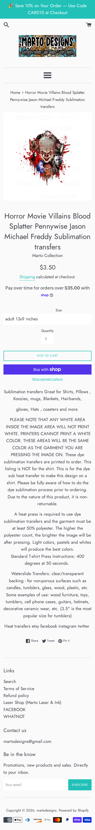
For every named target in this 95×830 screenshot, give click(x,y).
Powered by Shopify (74, 810)
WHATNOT (14, 716)
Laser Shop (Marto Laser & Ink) (32, 702)
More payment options (47, 379)
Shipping (27, 277)
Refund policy (16, 695)
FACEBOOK (14, 709)
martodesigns (46, 810)
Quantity (47, 330)
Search (9, 681)
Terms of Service (18, 688)
